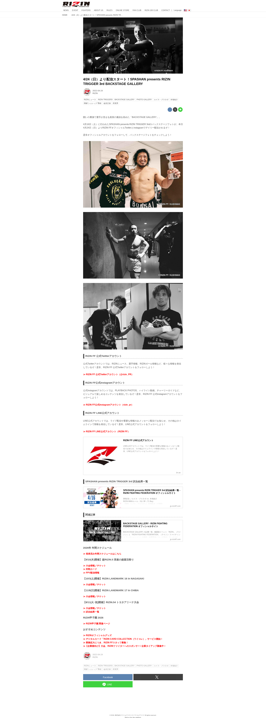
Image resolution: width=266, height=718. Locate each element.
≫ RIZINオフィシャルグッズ (97, 635)
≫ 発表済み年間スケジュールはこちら (102, 554)
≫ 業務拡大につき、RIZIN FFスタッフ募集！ (105, 642)
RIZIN (95, 93)
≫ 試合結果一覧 (91, 612)
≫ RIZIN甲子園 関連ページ (96, 623)
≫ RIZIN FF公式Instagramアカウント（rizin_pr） (108, 405)
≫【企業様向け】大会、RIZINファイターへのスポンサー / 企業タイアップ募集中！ (124, 646)
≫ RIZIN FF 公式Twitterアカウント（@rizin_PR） (108, 374)
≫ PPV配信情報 (91, 573)
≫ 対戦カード (90, 569)
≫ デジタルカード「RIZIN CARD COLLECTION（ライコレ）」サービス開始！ (123, 639)
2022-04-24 (98, 91)
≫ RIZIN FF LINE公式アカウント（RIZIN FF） (106, 431)
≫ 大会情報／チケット (94, 565)
